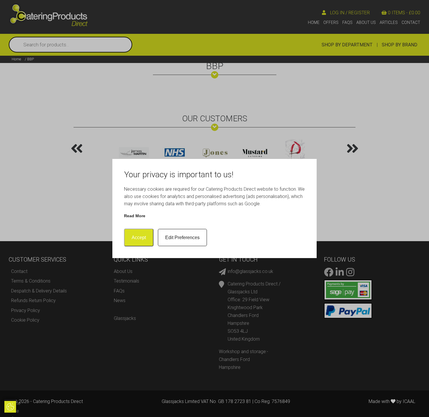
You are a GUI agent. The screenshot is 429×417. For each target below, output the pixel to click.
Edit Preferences (182, 237)
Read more (134, 215)
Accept (139, 237)
